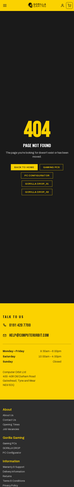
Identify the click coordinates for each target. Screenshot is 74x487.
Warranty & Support (13, 467)
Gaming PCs (51, 167)
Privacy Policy (10, 485)
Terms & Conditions (14, 481)
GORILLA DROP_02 (37, 192)
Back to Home (24, 167)
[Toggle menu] (4, 5)
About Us (8, 415)
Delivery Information (14, 471)
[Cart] (69, 5)
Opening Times (11, 424)
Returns (7, 476)
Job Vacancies (11, 429)
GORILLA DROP (11, 448)
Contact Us (9, 420)
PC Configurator (37, 175)
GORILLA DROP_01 (37, 183)
